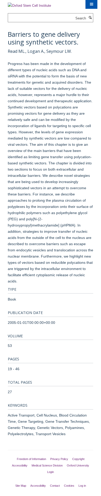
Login (50, 471)
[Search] (90, 18)
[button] (91, 4)
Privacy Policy (59, 459)
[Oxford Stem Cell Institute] (29, 4)
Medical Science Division (47, 465)
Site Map (20, 485)
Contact (55, 485)
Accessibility (19, 465)
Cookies (69, 485)
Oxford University (78, 465)
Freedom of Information (31, 459)
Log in (82, 485)
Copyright (78, 459)
